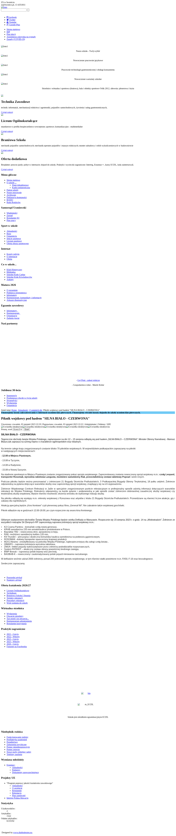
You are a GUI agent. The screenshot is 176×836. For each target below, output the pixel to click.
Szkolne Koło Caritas (16, 274)
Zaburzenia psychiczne (17, 744)
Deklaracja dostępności (17, 197)
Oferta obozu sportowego (18, 243)
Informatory (12, 295)
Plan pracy (11, 220)
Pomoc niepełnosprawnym (18, 747)
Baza (9, 233)
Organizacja (12, 315)
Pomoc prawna (13, 749)
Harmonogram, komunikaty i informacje (24, 297)
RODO (10, 200)
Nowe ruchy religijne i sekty (19, 752)
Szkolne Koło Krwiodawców (19, 277)
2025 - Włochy (13, 641)
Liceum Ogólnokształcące (18, 590)
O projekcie (17, 788)
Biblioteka (11, 272)
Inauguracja (12, 395)
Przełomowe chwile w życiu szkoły (22, 398)
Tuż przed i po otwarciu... (18, 618)
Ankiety (10, 279)
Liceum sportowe (14, 241)
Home (14, 410)
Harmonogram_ (13, 313)
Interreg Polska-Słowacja (17, 798)
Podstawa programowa (17, 293)
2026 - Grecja (13, 644)
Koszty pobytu (13, 254)
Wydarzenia (12, 403)
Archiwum (11, 195)
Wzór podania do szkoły (17, 603)
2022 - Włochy (13, 636)
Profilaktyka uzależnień (17, 739)
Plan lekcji (11, 34)
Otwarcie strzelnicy (15, 616)
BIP (8, 32)
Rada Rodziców (14, 202)
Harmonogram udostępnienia (19, 621)
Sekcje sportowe (14, 238)
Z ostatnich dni (35, 410)
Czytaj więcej (7, 112)
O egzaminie (12, 290)
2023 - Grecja (13, 639)
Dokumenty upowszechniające (25, 772)
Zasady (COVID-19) (16, 39)
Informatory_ (12, 311)
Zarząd (10, 215)
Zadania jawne (13, 318)
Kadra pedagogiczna (21, 187)
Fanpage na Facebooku (17, 646)
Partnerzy (16, 770)
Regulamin (17, 790)
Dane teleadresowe (20, 185)
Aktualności (12, 231)
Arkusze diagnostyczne (17, 300)
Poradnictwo (12, 742)
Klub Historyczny (14, 269)
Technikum (11, 593)
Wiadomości (12, 213)
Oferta (9, 259)
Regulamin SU (13, 218)
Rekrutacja (16, 793)
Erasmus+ (11, 765)
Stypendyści (12, 400)
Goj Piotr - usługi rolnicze (88, 380)
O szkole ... (11, 182)
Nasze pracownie (14, 192)
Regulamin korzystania (17, 623)
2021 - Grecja (13, 634)
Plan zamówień (18, 795)
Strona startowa (13, 29)
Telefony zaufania (14, 754)
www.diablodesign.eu (22, 832)
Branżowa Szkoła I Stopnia (18, 595)
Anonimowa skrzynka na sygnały (21, 37)
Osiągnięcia (12, 236)
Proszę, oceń (6, 429)
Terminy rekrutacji (15, 598)
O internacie (12, 256)
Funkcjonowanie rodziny (17, 737)
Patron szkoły (12, 190)
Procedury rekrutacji (15, 600)
